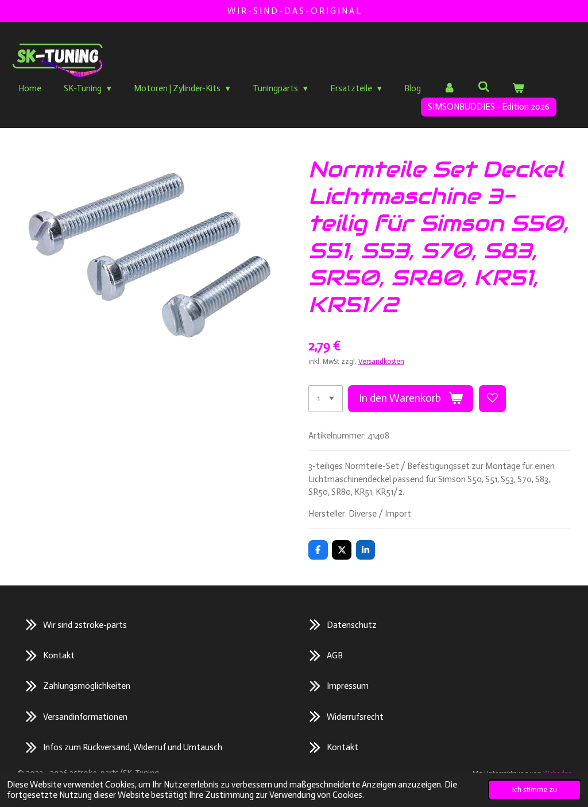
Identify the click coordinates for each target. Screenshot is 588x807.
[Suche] (484, 87)
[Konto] (449, 88)
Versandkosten (381, 361)
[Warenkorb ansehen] (518, 88)
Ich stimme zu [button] (534, 789)
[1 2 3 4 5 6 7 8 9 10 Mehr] (325, 398)
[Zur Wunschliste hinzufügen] (492, 398)
